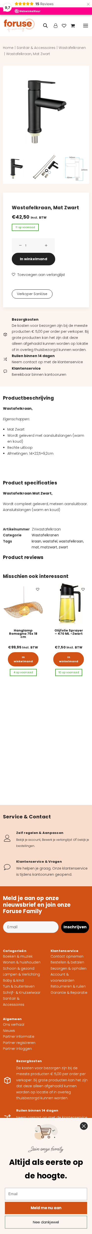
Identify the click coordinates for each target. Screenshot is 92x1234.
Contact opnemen (67, 956)
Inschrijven (75, 927)
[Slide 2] (46, 168)
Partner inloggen (17, 1048)
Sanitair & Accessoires (36, 47)
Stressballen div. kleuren (69, 632)
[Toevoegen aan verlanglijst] (37, 589)
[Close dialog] (84, 1126)
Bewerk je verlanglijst (57, 840)
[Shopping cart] (70, 25)
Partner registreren (19, 1042)
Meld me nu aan (46, 1207)
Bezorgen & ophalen (68, 968)
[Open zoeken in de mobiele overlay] (43, 25)
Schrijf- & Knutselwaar (21, 992)
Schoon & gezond (18, 968)
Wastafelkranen (72, 47)
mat (35, 547)
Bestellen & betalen (67, 962)
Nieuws (9, 1030)
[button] (85, 25)
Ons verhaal (13, 1024)
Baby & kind (13, 980)
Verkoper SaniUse (32, 293)
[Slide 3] (75, 168)
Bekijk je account (28, 840)
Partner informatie (18, 1036)
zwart (63, 547)
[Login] (53, 25)
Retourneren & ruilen (68, 986)
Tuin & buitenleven (19, 986)
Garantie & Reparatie (69, 992)
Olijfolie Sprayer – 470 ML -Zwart (23, 632)
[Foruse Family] (19, 25)
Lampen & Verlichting (21, 974)
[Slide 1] (16, 168)
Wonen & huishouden (21, 962)
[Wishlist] (61, 25)
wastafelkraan (71, 541)
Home (8, 47)
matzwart (48, 547)
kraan (36, 541)
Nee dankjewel (46, 1221)
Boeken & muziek (18, 956)
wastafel (50, 541)
